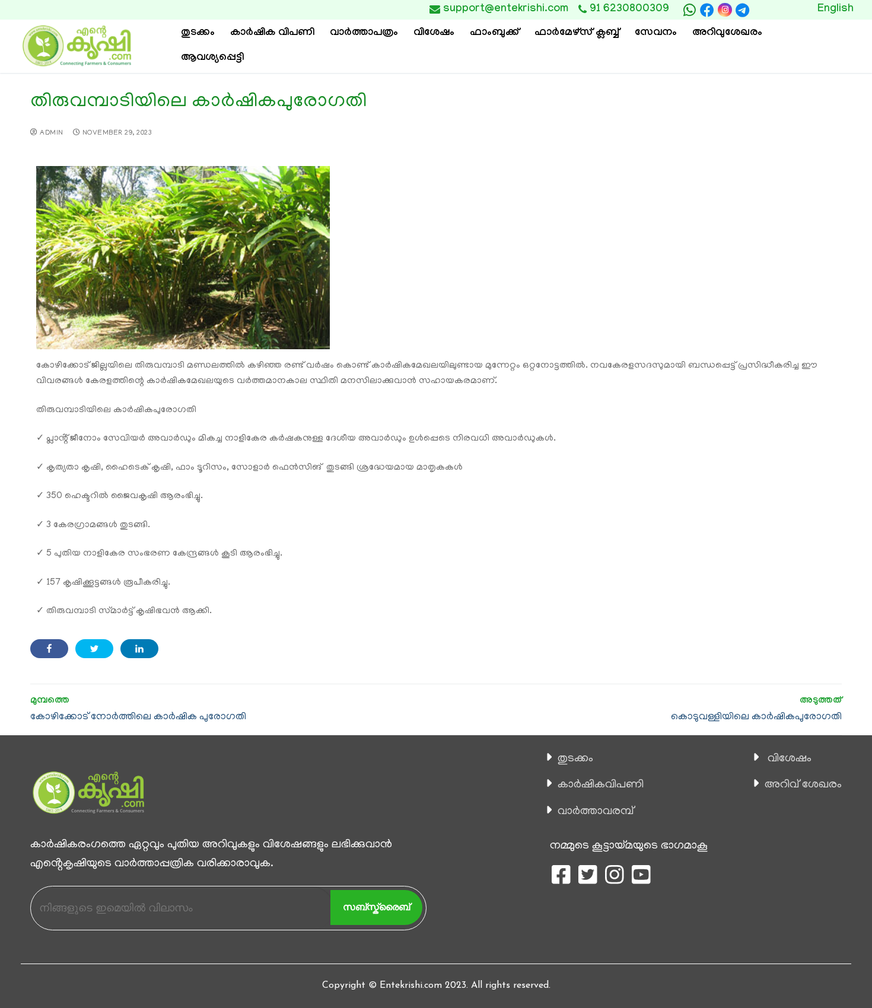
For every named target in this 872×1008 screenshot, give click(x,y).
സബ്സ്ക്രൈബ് (376, 907)
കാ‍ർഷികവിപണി (601, 785)
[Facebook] (707, 10)
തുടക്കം (575, 758)
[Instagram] (724, 10)
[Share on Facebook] (49, 648)
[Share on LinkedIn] (139, 648)
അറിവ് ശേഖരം (803, 785)
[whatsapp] (689, 10)
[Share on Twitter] (94, 648)
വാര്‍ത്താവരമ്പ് (596, 811)
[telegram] (743, 10)
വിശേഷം (789, 758)
